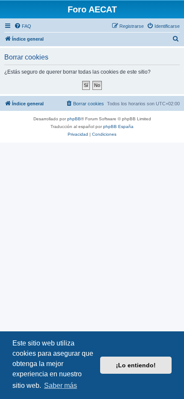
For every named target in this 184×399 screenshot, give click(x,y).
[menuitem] (22, 26)
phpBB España (118, 126)
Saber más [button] (60, 385)
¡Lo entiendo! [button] (136, 365)
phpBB (74, 118)
